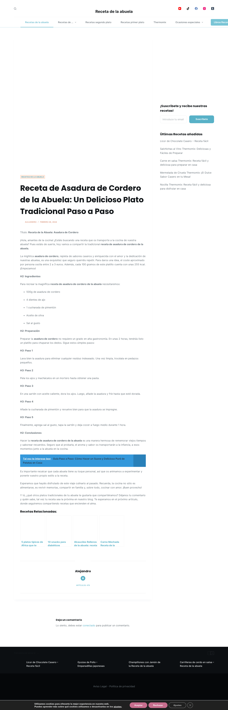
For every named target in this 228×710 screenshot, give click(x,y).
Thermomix (160, 22)
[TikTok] (188, 8)
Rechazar (158, 705)
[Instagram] (204, 8)
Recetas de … (65, 22)
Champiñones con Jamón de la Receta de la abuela (144, 664)
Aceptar (138, 705)
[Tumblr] (212, 8)
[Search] (15, 8)
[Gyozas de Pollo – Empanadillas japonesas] (69, 664)
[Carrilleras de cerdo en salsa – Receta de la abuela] (172, 664)
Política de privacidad (122, 686)
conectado (89, 625)
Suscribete (202, 119)
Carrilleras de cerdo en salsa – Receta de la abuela (197, 664)
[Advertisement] (83, 151)
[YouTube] (179, 8)
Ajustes (177, 705)
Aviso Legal (100, 686)
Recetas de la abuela (37, 22)
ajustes (117, 706)
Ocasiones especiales (187, 22)
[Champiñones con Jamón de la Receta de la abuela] (121, 664)
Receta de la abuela (114, 11)
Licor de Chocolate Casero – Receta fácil (184, 141)
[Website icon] (83, 578)
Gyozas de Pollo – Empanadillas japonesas (91, 664)
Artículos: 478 (83, 585)
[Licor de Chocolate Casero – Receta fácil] (18, 664)
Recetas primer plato (132, 22)
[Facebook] (196, 8)
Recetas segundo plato (98, 22)
